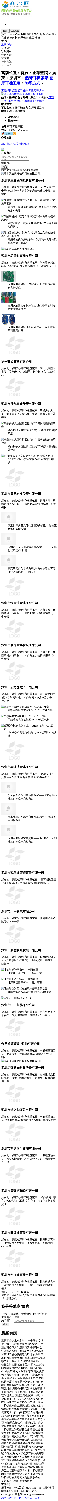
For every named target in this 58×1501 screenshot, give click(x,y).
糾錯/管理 (38, 100)
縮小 (9, 143)
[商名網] (15, 7)
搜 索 (5, 30)
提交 (5, 166)
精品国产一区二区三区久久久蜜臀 (20, 1497)
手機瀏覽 (27, 100)
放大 (3, 143)
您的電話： (7, 1320)
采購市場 (6, 44)
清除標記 (24, 143)
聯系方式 (32, 83)
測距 (15, 143)
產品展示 (17, 90)
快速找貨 (15, 30)
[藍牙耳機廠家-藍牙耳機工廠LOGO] (22, 94)
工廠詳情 (6, 90)
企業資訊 (28, 90)
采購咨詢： (7, 1317)
